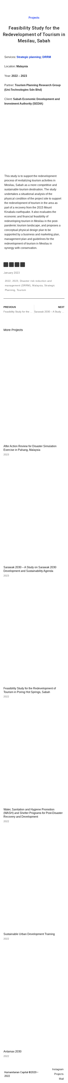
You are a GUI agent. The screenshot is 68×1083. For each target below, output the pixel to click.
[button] (62, 5)
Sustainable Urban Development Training (29, 934)
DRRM (46, 57)
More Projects (13, 330)
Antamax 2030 (12, 1051)
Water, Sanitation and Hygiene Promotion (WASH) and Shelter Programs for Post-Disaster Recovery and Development (33, 813)
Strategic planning (28, 57)
